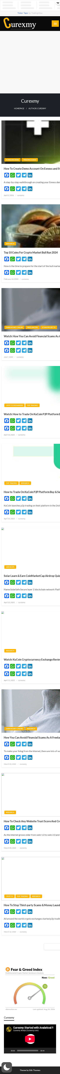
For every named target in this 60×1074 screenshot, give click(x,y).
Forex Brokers (12, 160)
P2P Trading (32, 405)
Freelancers (32, 327)
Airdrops (10, 567)
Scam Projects (48, 327)
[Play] (7, 1050)
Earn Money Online (14, 327)
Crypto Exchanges (14, 405)
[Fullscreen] (52, 1050)
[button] (6, 1067)
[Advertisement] (30, 62)
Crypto (9, 896)
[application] (30, 1038)
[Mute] (47, 1050)
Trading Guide (29, 160)
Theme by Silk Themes (30, 1070)
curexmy (20, 195)
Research (10, 244)
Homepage (19, 108)
